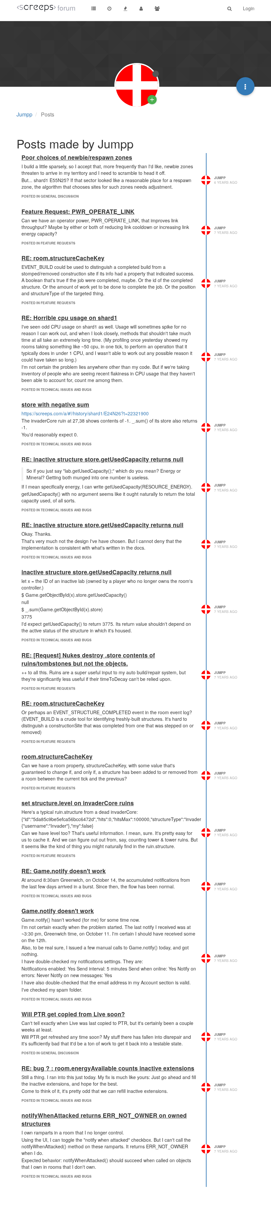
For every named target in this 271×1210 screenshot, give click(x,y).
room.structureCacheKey (57, 756)
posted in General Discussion (50, 196)
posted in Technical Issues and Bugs (56, 389)
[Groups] (157, 8)
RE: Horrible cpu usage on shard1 (69, 317)
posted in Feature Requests (48, 243)
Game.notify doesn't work (57, 911)
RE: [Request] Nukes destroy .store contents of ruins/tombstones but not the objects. (88, 659)
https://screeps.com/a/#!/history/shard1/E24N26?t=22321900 (85, 413)
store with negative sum (55, 404)
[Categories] (93, 8)
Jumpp (220, 177)
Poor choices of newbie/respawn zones (76, 157)
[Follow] (152, 99)
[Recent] (109, 8)
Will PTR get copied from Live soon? (73, 1014)
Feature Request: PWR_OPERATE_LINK (78, 211)
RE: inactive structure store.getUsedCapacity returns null (102, 459)
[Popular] (125, 8)
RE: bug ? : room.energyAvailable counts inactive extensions (107, 1068)
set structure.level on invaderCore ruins (77, 803)
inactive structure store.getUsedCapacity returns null (96, 572)
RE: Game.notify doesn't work (63, 871)
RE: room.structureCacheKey (62, 258)
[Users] (141, 8)
